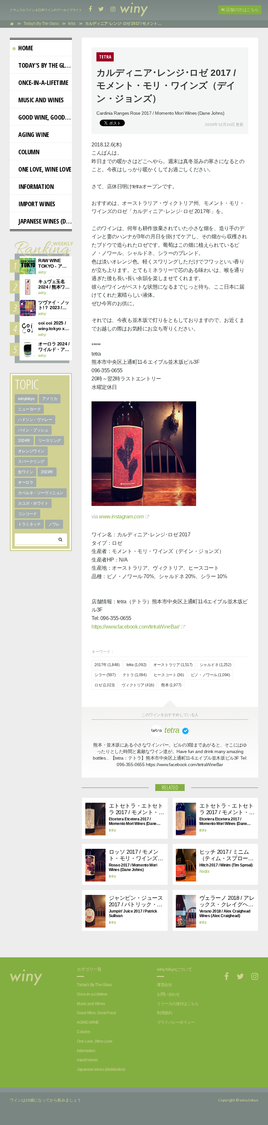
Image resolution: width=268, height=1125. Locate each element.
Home (25, 47)
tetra (112, 830)
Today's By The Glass (45, 65)
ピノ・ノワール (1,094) (210, 675)
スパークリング (31, 461)
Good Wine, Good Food (45, 117)
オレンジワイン (31, 451)
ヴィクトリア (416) (138, 685)
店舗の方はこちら (242, 9)
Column (28, 151)
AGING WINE (33, 134)
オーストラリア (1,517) (173, 665)
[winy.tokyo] (134, 10)
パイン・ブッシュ (33, 430)
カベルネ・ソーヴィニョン (40, 493)
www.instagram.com (121, 516)
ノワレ (54, 524)
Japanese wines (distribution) (45, 221)
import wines (36, 203)
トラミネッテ (29, 524)
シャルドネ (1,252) (215, 665)
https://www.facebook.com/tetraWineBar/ (135, 627)
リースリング (49, 440)
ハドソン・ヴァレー (35, 419)
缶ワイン (25, 472)
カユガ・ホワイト (33, 503)
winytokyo (26, 398)
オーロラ (25, 482)
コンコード (27, 514)
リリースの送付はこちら (177, 1003)
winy (42, 272)
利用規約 (164, 1013)
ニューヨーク (29, 409)
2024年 (24, 440)
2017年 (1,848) (107, 665)
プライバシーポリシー (176, 1022)
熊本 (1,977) (171, 685)
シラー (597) (104, 675)
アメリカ (49, 398)
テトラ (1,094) (134, 675)
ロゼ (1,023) (104, 685)
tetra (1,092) (136, 665)
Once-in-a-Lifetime (43, 82)
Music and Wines (41, 99)
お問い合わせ (168, 994)
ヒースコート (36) (169, 675)
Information (36, 186)
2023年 (47, 472)
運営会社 (164, 984)
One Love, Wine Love (44, 169)
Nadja (204, 871)
